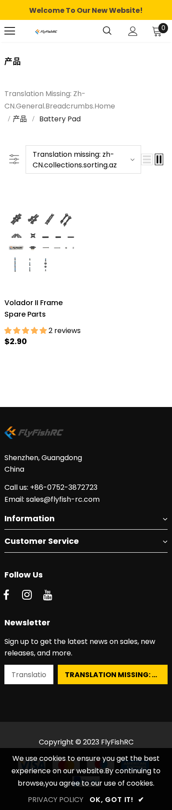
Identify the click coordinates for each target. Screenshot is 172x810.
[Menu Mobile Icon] (9, 31)
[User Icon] (133, 31)
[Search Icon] (107, 31)
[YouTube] (48, 595)
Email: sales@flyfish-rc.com (52, 499)
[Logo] (46, 31)
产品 (20, 119)
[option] (86, 10)
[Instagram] (27, 595)
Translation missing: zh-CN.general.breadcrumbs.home (59, 100)
